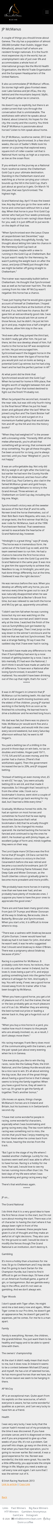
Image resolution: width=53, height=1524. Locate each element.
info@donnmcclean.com (28, 1518)
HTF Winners (11, 1511)
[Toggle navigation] (47, 12)
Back (4, 1497)
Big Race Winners (38, 1508)
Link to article (9, 1484)
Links (5, 1508)
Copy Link (24, 1484)
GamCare (18, 1515)
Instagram (32, 1515)
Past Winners (18, 1508)
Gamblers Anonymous (33, 1511)
